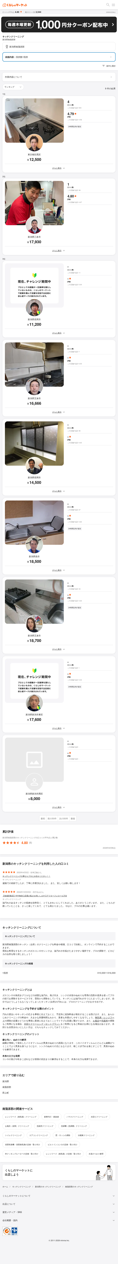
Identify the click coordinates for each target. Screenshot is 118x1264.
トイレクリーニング (13, 1135)
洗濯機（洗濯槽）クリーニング (74, 1126)
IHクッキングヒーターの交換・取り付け (21, 1153)
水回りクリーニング (99, 1116)
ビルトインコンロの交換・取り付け (62, 1144)
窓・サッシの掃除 (62, 1135)
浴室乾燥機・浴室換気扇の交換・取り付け (22, 1144)
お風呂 (96, 1020)
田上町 (5, 1092)
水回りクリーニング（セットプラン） (42, 1023)
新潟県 (5, 1081)
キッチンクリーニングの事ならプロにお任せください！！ (26, 876)
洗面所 (104, 1020)
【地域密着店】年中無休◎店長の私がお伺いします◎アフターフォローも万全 (34, 895)
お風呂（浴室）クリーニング (17, 1126)
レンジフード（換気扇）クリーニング (20, 1116)
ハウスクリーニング (75, 1116)
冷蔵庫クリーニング (86, 1135)
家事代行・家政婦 (51, 1116)
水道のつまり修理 (96, 1153)
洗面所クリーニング (45, 1126)
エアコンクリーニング (38, 1135)
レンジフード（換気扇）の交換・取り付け (63, 1153)
